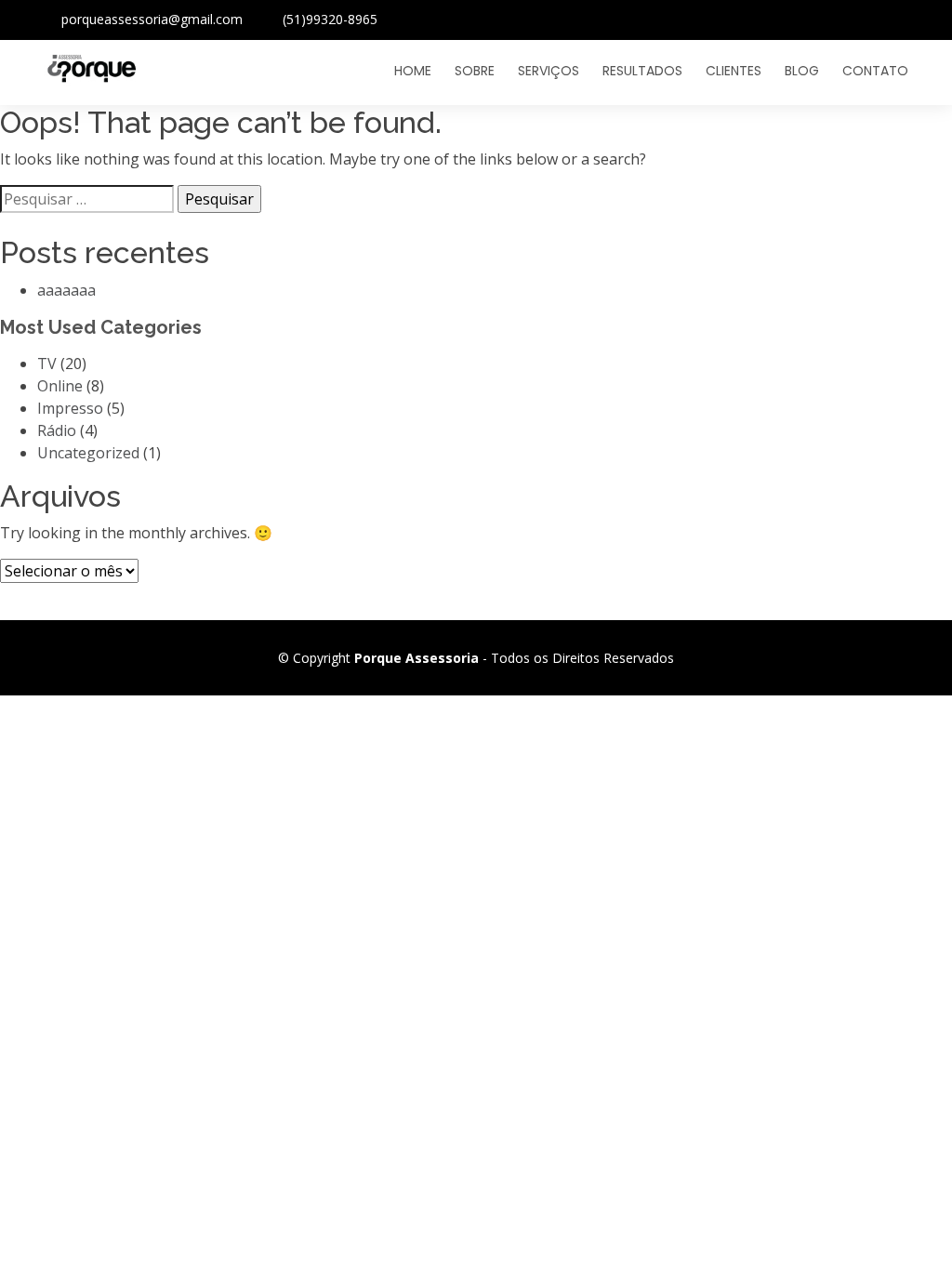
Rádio (56, 430)
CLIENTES (733, 70)
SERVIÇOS (548, 70)
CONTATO (875, 70)
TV (47, 363)
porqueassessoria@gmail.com (152, 19)
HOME (412, 70)
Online (60, 386)
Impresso (70, 408)
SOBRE (475, 70)
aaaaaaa (66, 290)
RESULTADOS (642, 70)
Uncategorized (88, 453)
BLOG (802, 70)
